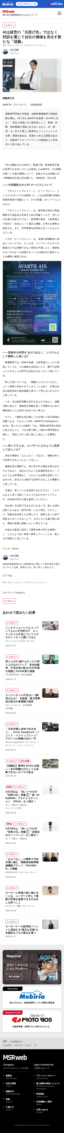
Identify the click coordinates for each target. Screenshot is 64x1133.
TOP (5, 1041)
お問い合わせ (42, 1111)
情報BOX (13, 1092)
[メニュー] (59, 13)
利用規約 (41, 1095)
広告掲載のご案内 (44, 1103)
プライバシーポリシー (46, 1077)
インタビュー (9, 25)
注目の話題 (24, 761)
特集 (9, 1100)
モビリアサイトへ (25, 4)
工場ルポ (10, 1108)
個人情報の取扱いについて (48, 1086)
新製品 (9, 787)
